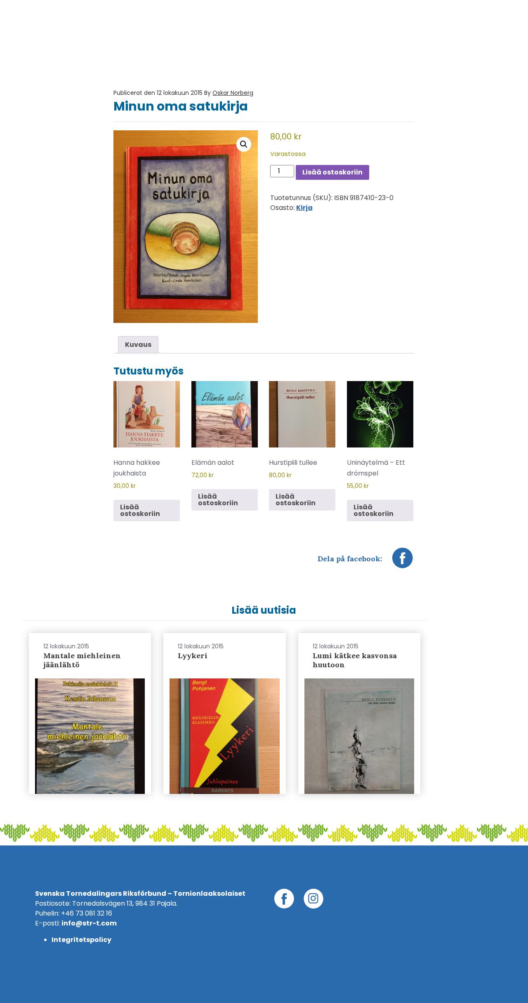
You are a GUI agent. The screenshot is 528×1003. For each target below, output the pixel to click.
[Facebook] (403, 562)
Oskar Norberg (232, 93)
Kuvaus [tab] (138, 344)
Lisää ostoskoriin (332, 172)
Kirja (304, 207)
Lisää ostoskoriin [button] (140, 510)
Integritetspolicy (81, 939)
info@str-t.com (89, 923)
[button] (243, 144)
